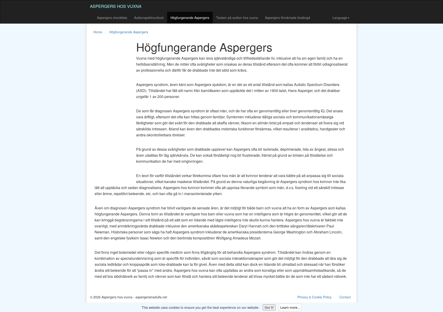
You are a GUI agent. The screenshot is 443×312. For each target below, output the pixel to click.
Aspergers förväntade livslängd (287, 17)
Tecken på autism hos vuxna (237, 17)
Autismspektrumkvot (149, 17)
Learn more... (290, 307)
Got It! (269, 307)
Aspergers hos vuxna (115, 6)
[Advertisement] (108, 109)
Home (97, 32)
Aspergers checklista (112, 17)
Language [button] (339, 17)
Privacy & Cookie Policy (314, 297)
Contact (345, 297)
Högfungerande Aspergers (190, 17)
